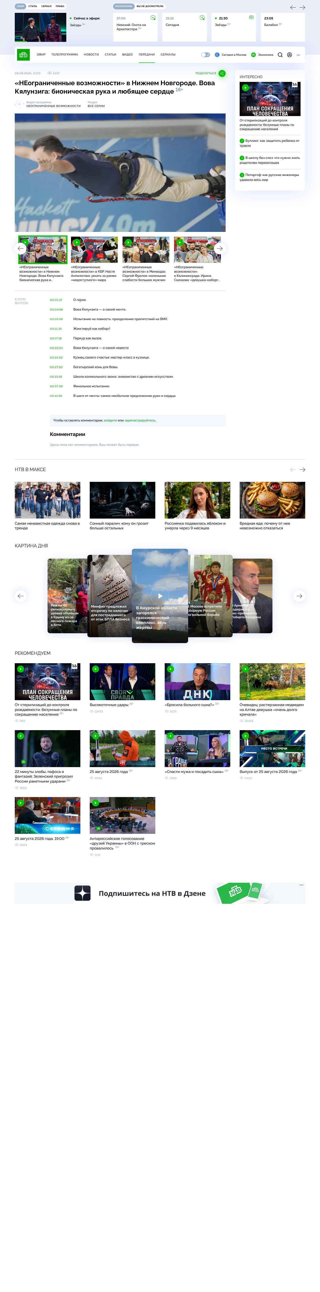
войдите (110, 420)
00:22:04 (56, 348)
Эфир (41, 54)
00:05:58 (56, 319)
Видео (127, 54)
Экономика (265, 54)
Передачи (147, 54)
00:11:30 (56, 328)
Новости (91, 54)
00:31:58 (56, 376)
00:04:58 (56, 309)
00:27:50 (56, 367)
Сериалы (168, 54)
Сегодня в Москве (234, 54)
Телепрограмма (64, 54)
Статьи (110, 54)
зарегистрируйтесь (140, 420)
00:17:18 (56, 338)
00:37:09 (56, 386)
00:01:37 (56, 300)
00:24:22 (56, 357)
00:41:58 (56, 396)
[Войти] (289, 54)
